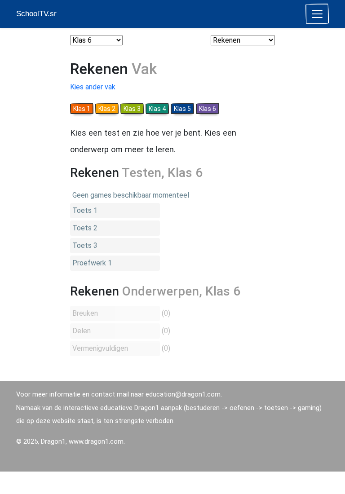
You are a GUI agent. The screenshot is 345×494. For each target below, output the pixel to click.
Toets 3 (84, 245)
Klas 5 (182, 108)
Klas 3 (132, 108)
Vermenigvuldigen (100, 348)
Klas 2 (106, 108)
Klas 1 (81, 108)
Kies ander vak (92, 87)
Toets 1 (84, 210)
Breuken (85, 313)
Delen (81, 330)
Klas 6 (207, 108)
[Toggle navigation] (317, 14)
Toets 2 (84, 228)
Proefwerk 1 (92, 263)
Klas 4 (157, 108)
